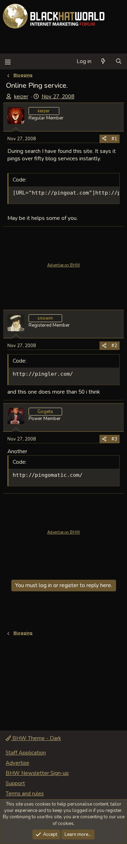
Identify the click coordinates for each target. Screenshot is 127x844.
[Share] (104, 139)
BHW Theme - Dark (36, 738)
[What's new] (103, 61)
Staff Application (26, 752)
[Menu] (7, 61)
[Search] (118, 61)
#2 (114, 346)
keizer (21, 96)
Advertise (17, 762)
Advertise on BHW (63, 265)
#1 (114, 139)
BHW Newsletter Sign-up (37, 773)
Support (15, 783)
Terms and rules (25, 793)
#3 (114, 439)
